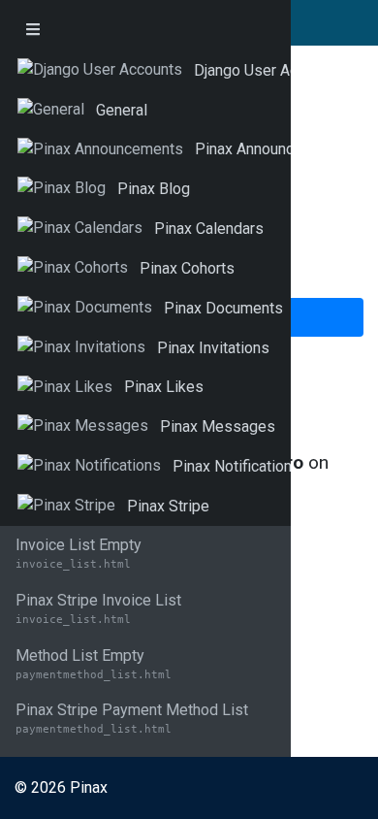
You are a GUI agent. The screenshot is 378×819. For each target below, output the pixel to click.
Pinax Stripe (168, 506)
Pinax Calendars (209, 228)
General (121, 110)
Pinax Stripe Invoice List (98, 608)
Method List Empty (94, 663)
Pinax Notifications (236, 466)
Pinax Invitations (213, 348)
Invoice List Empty (79, 553)
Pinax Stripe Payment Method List (132, 718)
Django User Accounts (268, 70)
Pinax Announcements (270, 149)
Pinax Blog (153, 189)
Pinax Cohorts (187, 268)
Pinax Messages (217, 426)
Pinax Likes (164, 386)
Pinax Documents (223, 308)
